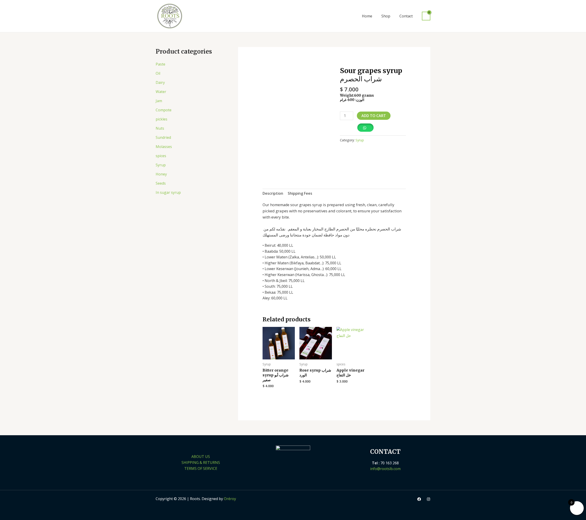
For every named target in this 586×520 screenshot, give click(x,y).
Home (367, 16)
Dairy (160, 82)
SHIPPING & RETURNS (201, 462)
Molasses (164, 146)
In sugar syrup (168, 192)
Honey (161, 174)
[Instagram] (428, 499)
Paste (160, 64)
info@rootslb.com (385, 468)
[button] (351, 16)
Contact (406, 16)
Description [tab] (273, 193)
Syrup (161, 164)
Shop (385, 16)
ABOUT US (200, 456)
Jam (159, 100)
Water (161, 91)
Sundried (163, 137)
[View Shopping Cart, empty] (426, 16)
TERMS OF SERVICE (200, 468)
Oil (158, 73)
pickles (161, 119)
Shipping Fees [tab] (300, 193)
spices (161, 155)
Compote (163, 109)
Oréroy (230, 498)
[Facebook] (419, 499)
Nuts (160, 128)
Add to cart (373, 115)
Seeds (161, 183)
